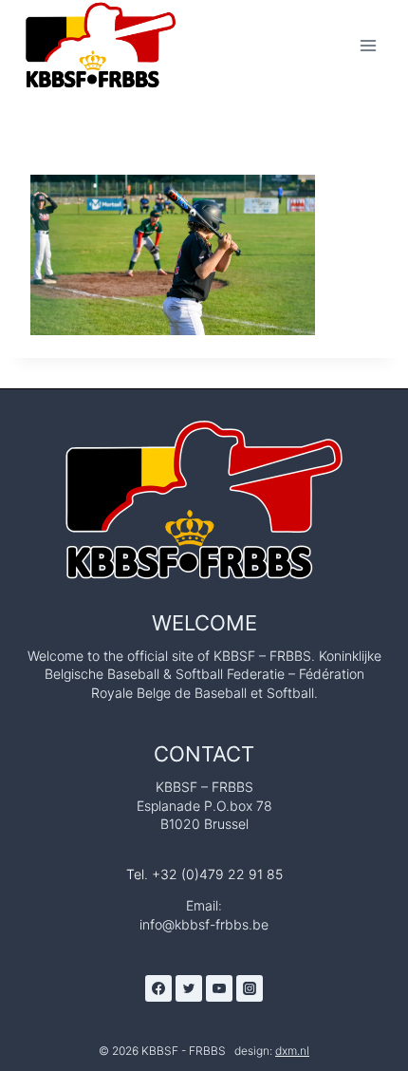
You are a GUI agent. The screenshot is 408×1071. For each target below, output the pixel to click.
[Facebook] (158, 988)
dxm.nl (292, 1050)
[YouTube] (219, 988)
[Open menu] (367, 45)
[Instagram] (249, 988)
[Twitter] (189, 988)
